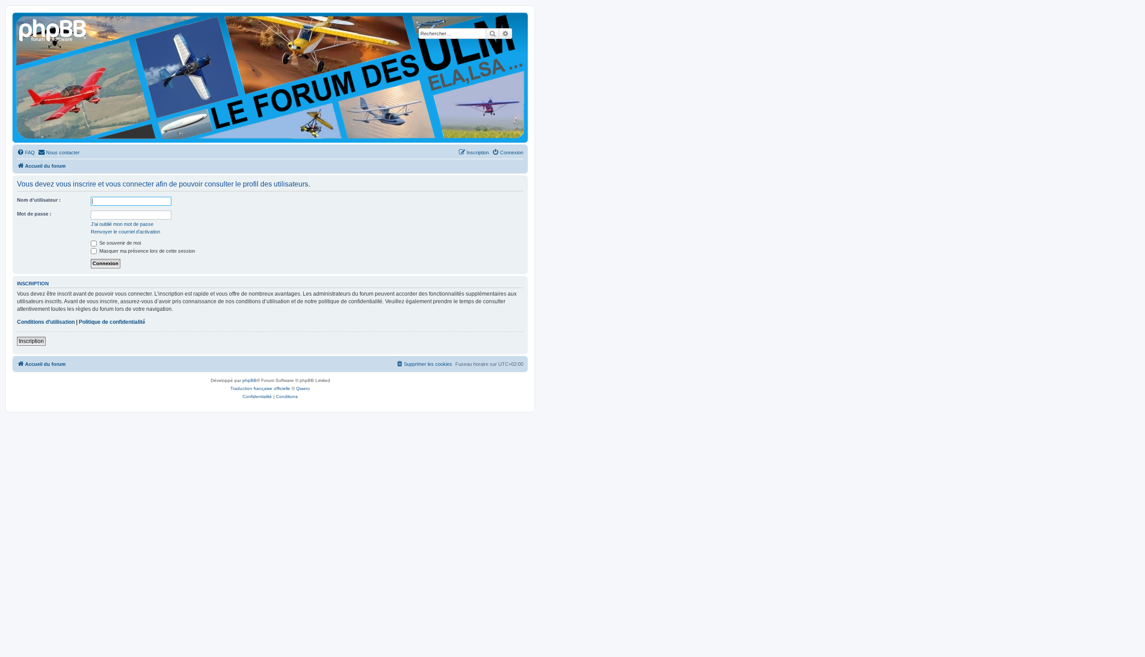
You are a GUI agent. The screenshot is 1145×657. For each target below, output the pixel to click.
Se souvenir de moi (119, 243)
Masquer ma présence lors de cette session (146, 251)
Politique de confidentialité (112, 322)
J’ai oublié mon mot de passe (122, 224)
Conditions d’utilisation (46, 322)
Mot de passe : (34, 213)
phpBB (249, 380)
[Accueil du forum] (53, 29)
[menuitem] (26, 152)
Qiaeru (303, 388)
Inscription (31, 341)
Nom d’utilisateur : (39, 200)
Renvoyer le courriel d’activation (125, 231)
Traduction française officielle (260, 388)
